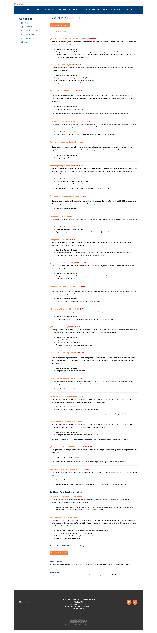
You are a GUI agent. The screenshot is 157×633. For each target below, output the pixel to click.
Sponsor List (30, 38)
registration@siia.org (84, 606)
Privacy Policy (78, 609)
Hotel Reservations (92, 10)
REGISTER (76, 10)
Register (28, 23)
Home (28, 10)
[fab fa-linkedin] (129, 602)
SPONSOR (48, 10)
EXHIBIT (37, 10)
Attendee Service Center (120, 10)
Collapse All (62, 31)
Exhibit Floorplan (31, 30)
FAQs (105, 10)
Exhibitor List (30, 34)
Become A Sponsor (59, 25)
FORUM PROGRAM (63, 10)
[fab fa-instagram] (135, 602)
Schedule (28, 27)
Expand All (53, 31)
